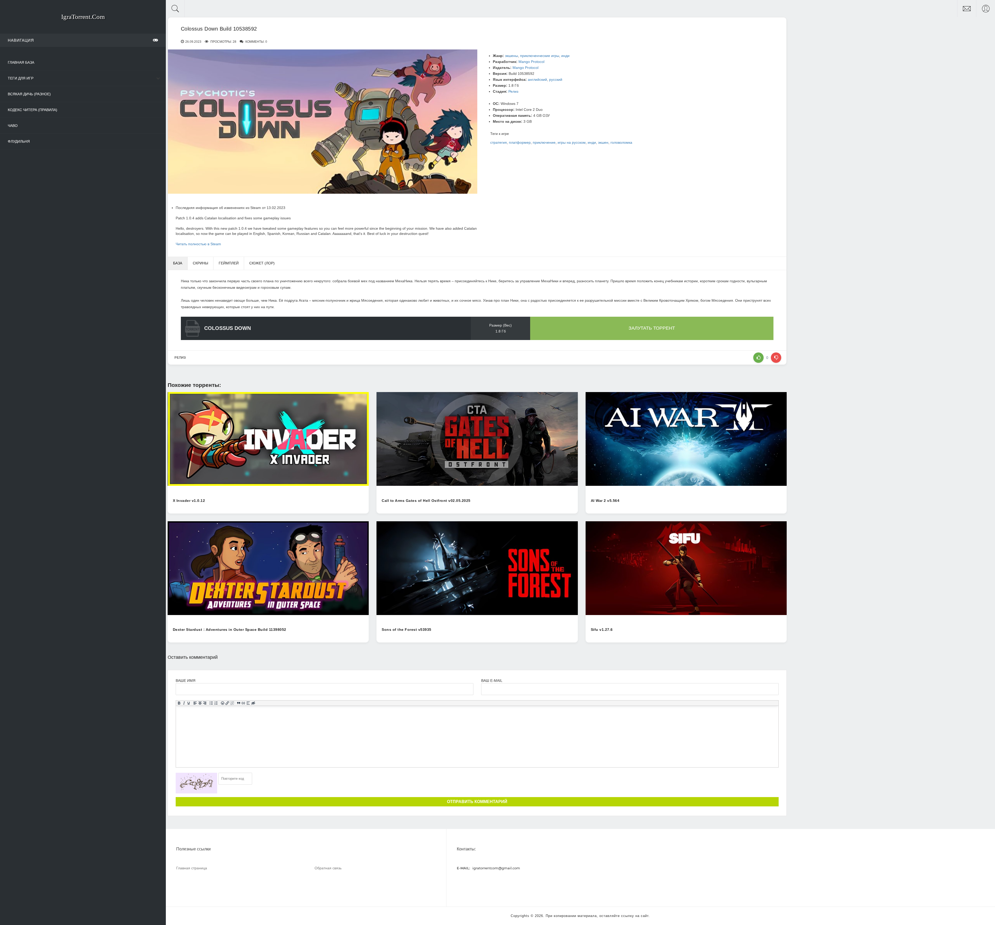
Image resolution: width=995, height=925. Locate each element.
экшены (511, 56)
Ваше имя (185, 680)
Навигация (21, 40)
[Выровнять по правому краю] (204, 703)
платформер (520, 142)
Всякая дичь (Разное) (29, 94)
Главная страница (191, 868)
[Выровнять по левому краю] (195, 703)
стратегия (498, 142)
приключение (544, 142)
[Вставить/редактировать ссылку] (227, 703)
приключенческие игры (539, 56)
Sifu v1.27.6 (602, 629)
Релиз (513, 91)
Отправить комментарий (477, 801)
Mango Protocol (531, 62)
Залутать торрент (652, 328)
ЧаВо (13, 126)
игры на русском (572, 142)
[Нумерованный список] (216, 703)
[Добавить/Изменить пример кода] (243, 703)
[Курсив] (183, 703)
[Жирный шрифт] (178, 703)
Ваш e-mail (491, 680)
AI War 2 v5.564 (605, 500)
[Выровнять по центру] (199, 703)
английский (537, 79)
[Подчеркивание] (188, 703)
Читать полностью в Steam (198, 244)
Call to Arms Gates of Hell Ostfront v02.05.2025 (426, 500)
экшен (603, 142)
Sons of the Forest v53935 (406, 629)
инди (565, 56)
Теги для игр (20, 78)
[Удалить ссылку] (232, 703)
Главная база (21, 62)
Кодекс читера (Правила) (32, 110)
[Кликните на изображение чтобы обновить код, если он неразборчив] (196, 783)
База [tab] (177, 263)
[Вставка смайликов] (222, 703)
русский (555, 79)
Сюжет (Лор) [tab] (262, 263)
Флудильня (19, 141)
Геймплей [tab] (229, 263)
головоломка (621, 142)
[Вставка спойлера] (248, 703)
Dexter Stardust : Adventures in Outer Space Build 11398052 (229, 629)
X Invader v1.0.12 (189, 500)
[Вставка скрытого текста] (253, 703)
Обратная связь (328, 868)
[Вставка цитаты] (238, 703)
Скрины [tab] (200, 263)
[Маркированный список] (211, 703)
